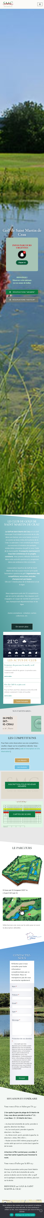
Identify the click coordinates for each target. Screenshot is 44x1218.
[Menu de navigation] (39, 4)
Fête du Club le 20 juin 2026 (14, 684)
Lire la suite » (8, 676)
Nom (14, 986)
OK (12, 1215)
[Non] (41, 1210)
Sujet (14, 1012)
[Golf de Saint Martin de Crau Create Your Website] (8, 4)
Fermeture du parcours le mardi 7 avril (19, 665)
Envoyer (22, 1078)
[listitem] (10, 867)
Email (14, 1003)
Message (16, 1020)
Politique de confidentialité (25, 1215)
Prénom (15, 995)
